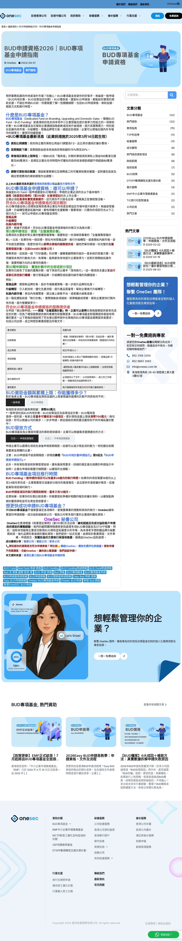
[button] (155, 704)
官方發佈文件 (67, 183)
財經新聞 (132, 160)
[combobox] (146, 95)
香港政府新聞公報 (44, 183)
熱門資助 (31, 70)
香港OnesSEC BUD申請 (17, 584)
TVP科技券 (133, 134)
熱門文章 (132, 213)
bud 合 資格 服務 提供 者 (18, 572)
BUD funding (51, 568)
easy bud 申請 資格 (84, 576)
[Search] (172, 95)
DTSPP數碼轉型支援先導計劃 (144, 180)
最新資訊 (144, 4)
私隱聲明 (150, 923)
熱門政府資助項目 (137, 154)
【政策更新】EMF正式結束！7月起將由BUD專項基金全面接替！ (34, 759)
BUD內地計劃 (17, 99)
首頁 (3, 26)
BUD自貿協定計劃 (39, 99)
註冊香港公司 (38, 15)
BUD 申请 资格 (43, 572)
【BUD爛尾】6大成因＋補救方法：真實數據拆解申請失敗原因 (159, 253)
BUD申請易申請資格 (15, 576)
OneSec (12, 523)
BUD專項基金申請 (95, 572)
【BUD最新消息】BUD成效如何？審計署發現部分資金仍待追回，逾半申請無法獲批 (159, 267)
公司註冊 (132, 206)
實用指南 (132, 128)
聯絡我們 (132, 4)
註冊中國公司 (58, 15)
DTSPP (100, 526)
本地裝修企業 (26, 530)
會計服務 (113, 15)
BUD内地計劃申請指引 (76, 455)
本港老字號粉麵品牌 (95, 530)
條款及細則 (164, 923)
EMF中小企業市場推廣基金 (142, 193)
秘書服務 (94, 15)
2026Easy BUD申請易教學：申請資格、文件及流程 (159, 240)
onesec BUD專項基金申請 (43, 580)
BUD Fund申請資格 (100, 568)
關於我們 (120, 4)
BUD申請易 (83, 99)
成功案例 (132, 147)
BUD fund (10, 568)
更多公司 (54, 541)
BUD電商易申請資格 (59, 576)
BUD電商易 (61, 99)
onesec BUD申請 (71, 580)
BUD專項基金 (13, 70)
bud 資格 (59, 572)
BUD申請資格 (37, 576)
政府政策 (132, 167)
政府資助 (75, 15)
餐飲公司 (42, 541)
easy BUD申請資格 (15, 580)
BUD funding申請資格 (74, 568)
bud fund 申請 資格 (29, 568)
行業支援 (132, 15)
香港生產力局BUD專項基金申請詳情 (44, 555)
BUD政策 (132, 174)
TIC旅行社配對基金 (138, 200)
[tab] (15, 402)
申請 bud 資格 (92, 580)
